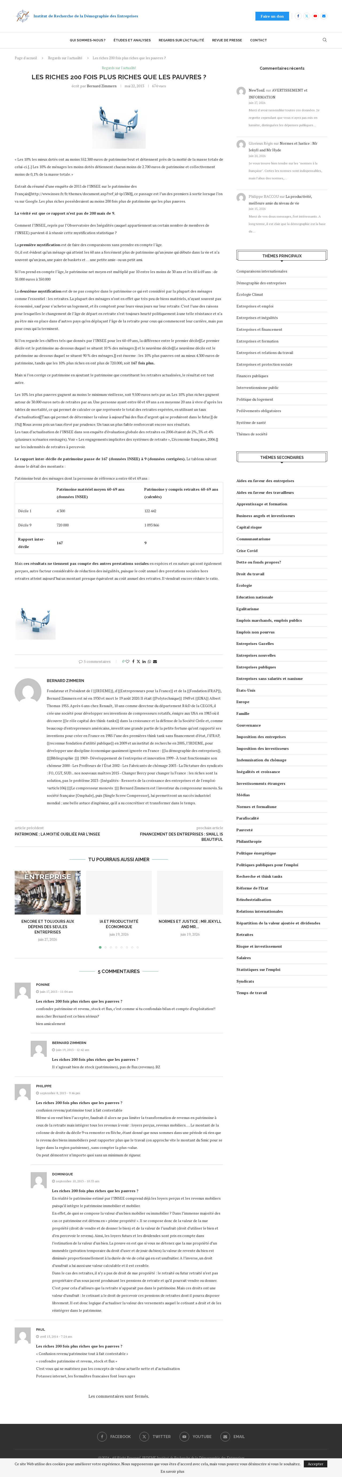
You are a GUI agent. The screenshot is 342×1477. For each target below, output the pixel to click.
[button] (21, 909)
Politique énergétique (256, 853)
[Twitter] (306, 16)
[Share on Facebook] (133, 661)
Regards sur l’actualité (181, 40)
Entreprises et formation (257, 341)
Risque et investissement (259, 946)
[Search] (324, 40)
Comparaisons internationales (261, 271)
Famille (242, 713)
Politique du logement (254, 399)
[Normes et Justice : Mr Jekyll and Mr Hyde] (190, 893)
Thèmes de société (251, 433)
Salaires (243, 957)
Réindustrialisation (253, 899)
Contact (258, 40)
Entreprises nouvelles (256, 655)
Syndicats (245, 981)
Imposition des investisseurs (262, 748)
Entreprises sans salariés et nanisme (269, 678)
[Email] (323, 16)
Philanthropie (249, 841)
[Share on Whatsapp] (149, 661)
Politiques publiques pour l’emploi (267, 864)
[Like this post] (127, 661)
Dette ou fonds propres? (258, 562)
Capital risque (249, 527)
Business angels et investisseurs (265, 515)
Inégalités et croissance (258, 771)
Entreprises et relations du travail (264, 352)
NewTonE (257, 90)
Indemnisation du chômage (261, 759)
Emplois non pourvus (255, 632)
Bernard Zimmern (101, 85)
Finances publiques (252, 375)
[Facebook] (298, 16)
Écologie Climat (249, 294)
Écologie (244, 585)
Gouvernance (248, 725)
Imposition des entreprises (261, 736)
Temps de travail (251, 992)
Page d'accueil (26, 58)
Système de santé (251, 422)
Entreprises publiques (256, 666)
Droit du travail (250, 573)
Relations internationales (259, 911)
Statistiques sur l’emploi (258, 969)
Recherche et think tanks (259, 876)
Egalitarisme (247, 608)
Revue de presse (227, 40)
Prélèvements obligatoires (258, 410)
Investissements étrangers (260, 783)
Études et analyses (132, 40)
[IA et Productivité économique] (119, 893)
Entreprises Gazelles (255, 643)
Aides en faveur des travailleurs (265, 492)
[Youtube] (315, 16)
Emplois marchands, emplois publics (269, 620)
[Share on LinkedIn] (144, 661)
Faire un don (272, 16)
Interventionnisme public (257, 387)
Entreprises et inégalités (257, 317)
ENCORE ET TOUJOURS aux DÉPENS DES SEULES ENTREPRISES (47, 926)
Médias (243, 794)
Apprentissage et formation (261, 503)
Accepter (315, 1463)
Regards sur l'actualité (65, 58)
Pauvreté (244, 829)
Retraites (244, 934)
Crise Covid (247, 550)
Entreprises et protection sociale (264, 364)
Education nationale (254, 597)
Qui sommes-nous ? (88, 40)
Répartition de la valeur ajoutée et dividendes (278, 922)
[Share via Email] (155, 661)
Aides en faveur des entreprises (265, 480)
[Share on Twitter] (138, 661)
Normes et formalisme (256, 806)
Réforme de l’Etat (252, 888)
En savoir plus (172, 1471)
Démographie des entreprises (261, 282)
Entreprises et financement (259, 329)
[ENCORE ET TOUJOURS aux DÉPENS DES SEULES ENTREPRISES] (48, 893)
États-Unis (245, 690)
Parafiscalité (247, 818)
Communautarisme (253, 538)
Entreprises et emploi (254, 306)
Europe (242, 701)
